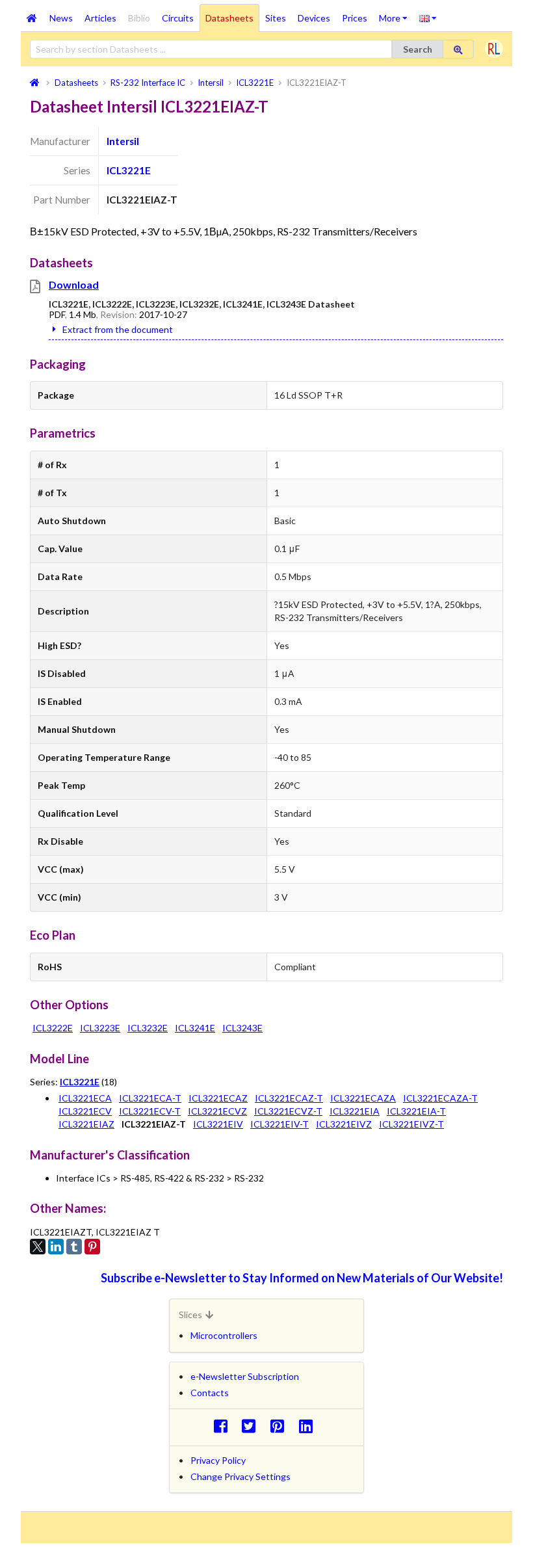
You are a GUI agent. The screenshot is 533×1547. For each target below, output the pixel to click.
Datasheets (229, 17)
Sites (275, 17)
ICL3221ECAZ (218, 1098)
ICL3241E (195, 1027)
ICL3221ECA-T (150, 1098)
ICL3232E (147, 1027)
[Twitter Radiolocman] (252, 1425)
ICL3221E (129, 170)
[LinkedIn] (56, 1246)
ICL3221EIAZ (86, 1124)
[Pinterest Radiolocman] (281, 1425)
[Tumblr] (74, 1246)
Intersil (123, 141)
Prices (354, 17)
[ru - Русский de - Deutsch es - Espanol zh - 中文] (428, 17)
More (396, 13)
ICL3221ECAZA (363, 1098)
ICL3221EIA (355, 1111)
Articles (100, 17)
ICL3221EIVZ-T (411, 1124)
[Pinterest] (92, 1246)
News (61, 17)
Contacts (209, 1392)
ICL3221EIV (218, 1124)
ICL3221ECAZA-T (440, 1098)
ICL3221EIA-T (416, 1111)
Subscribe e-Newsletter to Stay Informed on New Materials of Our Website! (302, 1278)
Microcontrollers (223, 1335)
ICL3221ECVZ (217, 1111)
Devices (314, 17)
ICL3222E (52, 1027)
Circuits (178, 17)
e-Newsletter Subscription (244, 1376)
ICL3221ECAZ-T (289, 1098)
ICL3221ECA (85, 1098)
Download (74, 284)
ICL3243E (242, 1027)
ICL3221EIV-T (279, 1124)
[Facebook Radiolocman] (224, 1425)
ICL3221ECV (85, 1111)
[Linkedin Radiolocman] (309, 1425)
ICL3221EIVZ (344, 1124)
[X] (38, 1246)
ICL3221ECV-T (150, 1111)
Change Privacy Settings (240, 1476)
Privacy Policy (218, 1460)
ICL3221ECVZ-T (288, 1111)
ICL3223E (100, 1027)
